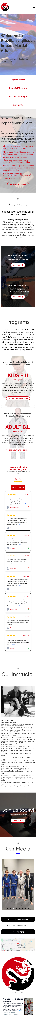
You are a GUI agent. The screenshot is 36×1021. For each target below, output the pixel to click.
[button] (34, 7)
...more (20, 1010)
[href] (18, 945)
